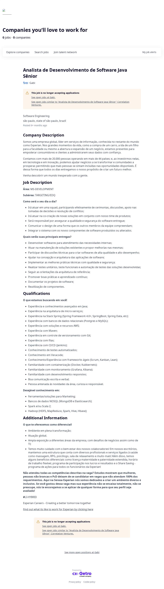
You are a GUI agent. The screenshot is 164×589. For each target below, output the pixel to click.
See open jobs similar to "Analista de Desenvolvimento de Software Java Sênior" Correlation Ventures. (80, 103)
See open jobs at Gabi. (43, 97)
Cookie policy (89, 582)
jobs (42, 52)
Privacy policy (75, 582)
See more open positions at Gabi (82, 552)
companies (17, 52)
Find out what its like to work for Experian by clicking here (58, 509)
